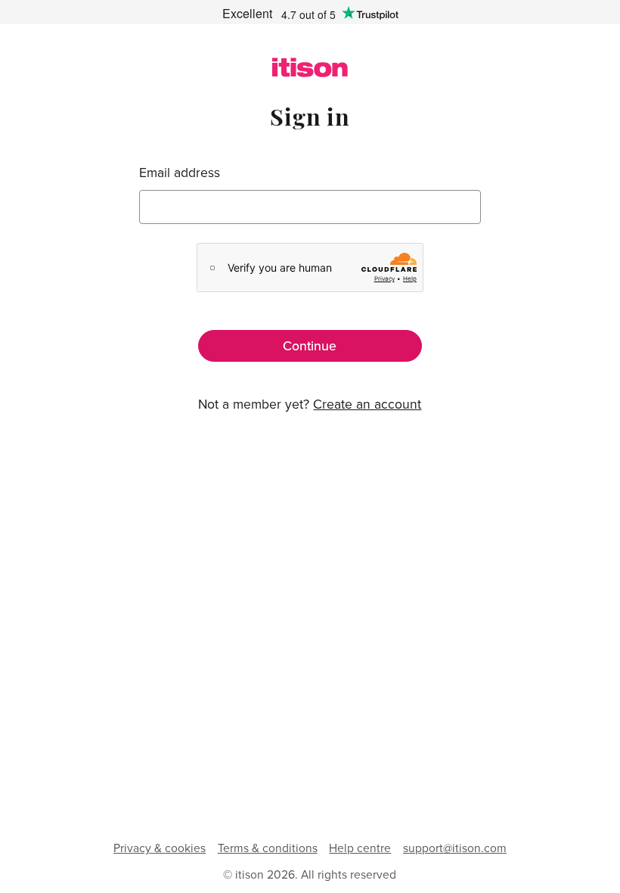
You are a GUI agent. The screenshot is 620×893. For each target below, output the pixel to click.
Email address (179, 172)
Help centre (360, 847)
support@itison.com (455, 847)
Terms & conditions (268, 847)
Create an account (367, 403)
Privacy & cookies (159, 847)
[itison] (310, 72)
